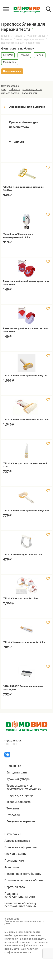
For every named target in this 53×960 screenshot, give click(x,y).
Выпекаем (7, 39)
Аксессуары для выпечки (30, 39)
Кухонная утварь (36, 35)
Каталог (18, 35)
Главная (5, 35)
